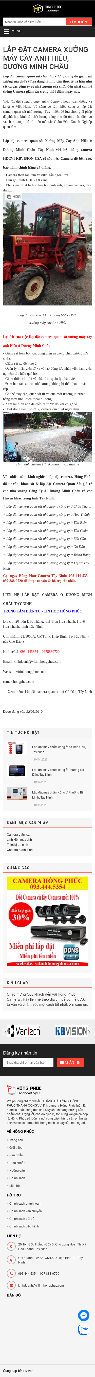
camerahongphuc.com (18, 682)
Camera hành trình (20, 849)
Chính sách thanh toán (25, 1203)
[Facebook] (83, 1316)
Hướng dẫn (17, 1170)
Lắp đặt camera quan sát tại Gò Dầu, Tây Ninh (58, 692)
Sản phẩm (16, 1155)
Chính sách (17, 1178)
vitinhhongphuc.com (31, 672)
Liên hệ (14, 1185)
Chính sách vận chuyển (25, 1211)
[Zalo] (83, 1330)
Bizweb (28, 1370)
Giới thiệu (16, 1147)
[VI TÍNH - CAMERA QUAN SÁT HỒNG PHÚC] (47, 10)
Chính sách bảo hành (24, 1226)
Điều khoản (17, 1162)
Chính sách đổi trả (21, 1218)
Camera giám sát (26, 91)
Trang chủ (16, 1140)
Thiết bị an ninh (17, 844)
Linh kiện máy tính (19, 839)
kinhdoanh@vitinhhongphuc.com (41, 1285)
